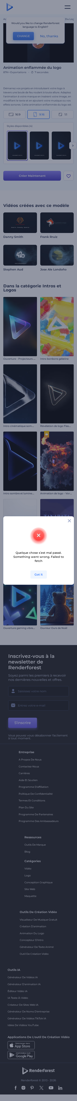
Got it (38, 574)
